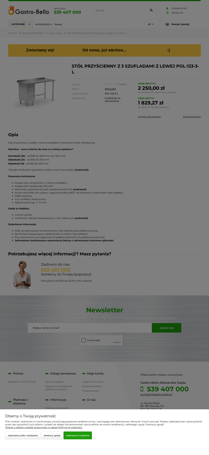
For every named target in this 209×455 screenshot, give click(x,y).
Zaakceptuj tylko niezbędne (23, 435)
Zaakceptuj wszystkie (77, 435)
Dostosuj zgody (52, 435)
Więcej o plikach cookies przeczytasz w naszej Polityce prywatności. (44, 427)
